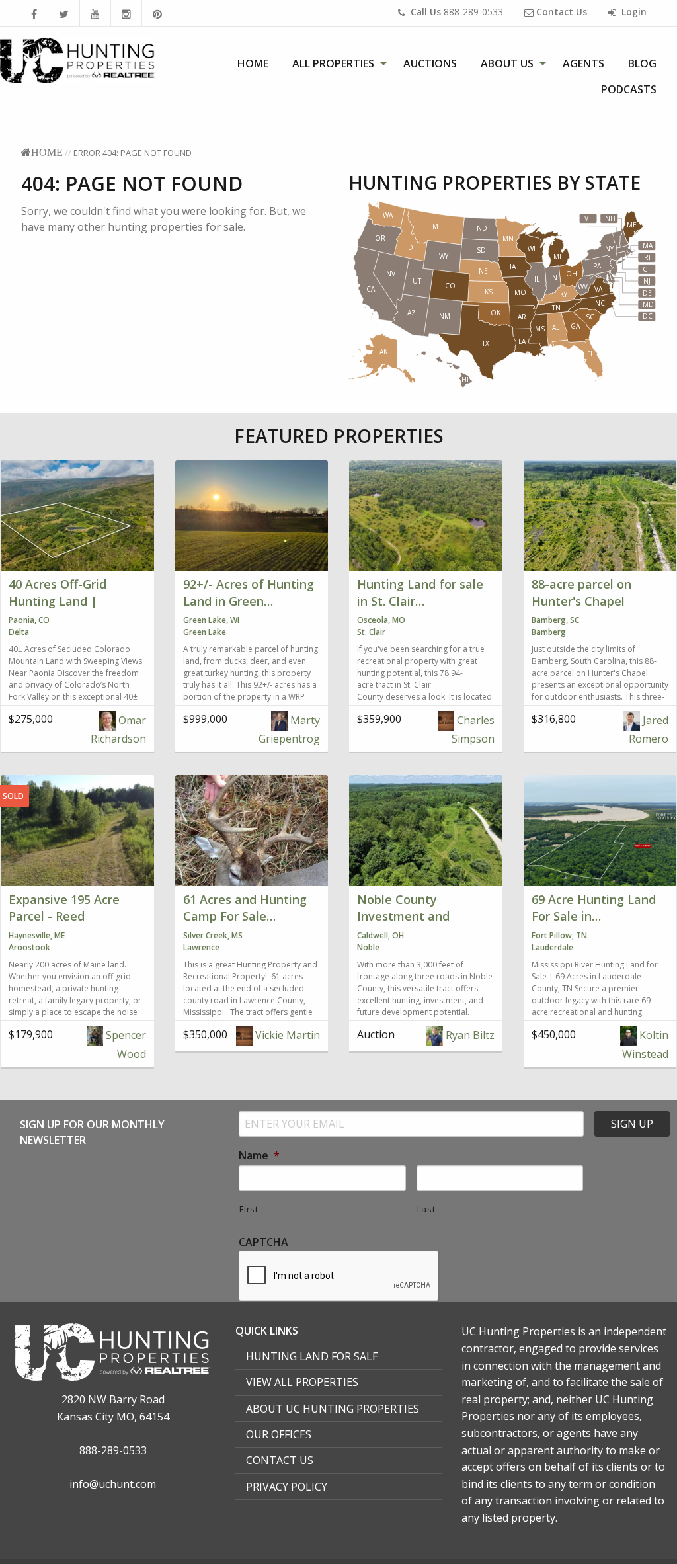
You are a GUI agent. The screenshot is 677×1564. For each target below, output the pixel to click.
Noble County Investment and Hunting (403, 915)
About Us (507, 63)
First (248, 1209)
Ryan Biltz (469, 1035)
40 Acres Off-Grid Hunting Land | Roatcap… (57, 600)
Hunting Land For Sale (312, 1356)
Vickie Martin (286, 1035)
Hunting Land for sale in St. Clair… (420, 592)
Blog (642, 63)
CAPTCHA (263, 1242)
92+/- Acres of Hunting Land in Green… (248, 592)
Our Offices (278, 1434)
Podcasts (629, 89)
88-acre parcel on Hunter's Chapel (581, 592)
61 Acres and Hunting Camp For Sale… (245, 907)
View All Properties (302, 1382)
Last (426, 1209)
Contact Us (279, 1460)
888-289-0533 (457, 11)
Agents (583, 63)
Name (259, 1156)
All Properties (333, 63)
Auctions (430, 63)
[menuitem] (253, 63)
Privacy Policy (286, 1486)
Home (252, 63)
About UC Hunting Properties (332, 1408)
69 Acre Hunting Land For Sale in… (594, 907)
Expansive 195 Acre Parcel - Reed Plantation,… (64, 915)
